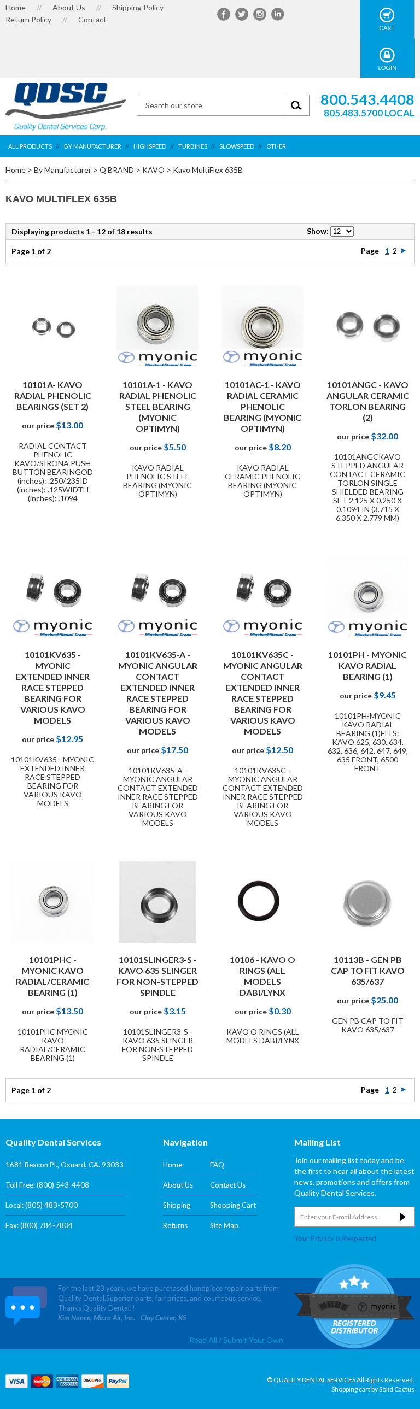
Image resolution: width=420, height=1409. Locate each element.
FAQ (217, 1164)
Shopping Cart (233, 1205)
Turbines (192, 146)
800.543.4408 (367, 99)
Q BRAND (117, 169)
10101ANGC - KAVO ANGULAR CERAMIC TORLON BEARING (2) (367, 400)
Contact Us (228, 1185)
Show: (318, 231)
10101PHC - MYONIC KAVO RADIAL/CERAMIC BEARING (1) (52, 975)
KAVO (153, 169)
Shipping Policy (138, 7)
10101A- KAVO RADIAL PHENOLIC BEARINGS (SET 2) (52, 395)
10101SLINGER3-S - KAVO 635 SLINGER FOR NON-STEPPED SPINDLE (157, 975)
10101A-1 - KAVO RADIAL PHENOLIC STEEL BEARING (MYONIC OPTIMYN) (157, 406)
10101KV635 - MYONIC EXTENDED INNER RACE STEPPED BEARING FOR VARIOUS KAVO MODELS (53, 687)
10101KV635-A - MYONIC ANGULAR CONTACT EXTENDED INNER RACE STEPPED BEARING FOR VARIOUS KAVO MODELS (157, 692)
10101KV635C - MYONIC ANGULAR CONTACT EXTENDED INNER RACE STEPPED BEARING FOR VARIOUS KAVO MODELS (262, 692)
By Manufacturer (92, 146)
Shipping (176, 1205)
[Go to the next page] (403, 250)
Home (15, 7)
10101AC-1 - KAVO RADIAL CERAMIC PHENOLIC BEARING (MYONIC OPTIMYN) (262, 406)
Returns (175, 1225)
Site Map (224, 1225)
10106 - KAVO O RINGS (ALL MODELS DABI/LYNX (262, 975)
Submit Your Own (253, 1359)
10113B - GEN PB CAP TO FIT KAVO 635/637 (368, 970)
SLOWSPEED (236, 146)
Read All (203, 1359)
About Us (68, 7)
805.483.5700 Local (369, 113)
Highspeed (149, 146)
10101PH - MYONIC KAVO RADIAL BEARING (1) (367, 665)
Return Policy (28, 19)
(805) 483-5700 (51, 1205)
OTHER (276, 146)
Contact (92, 19)
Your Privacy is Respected (335, 1238)
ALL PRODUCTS (30, 146)
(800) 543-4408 (63, 1185)
